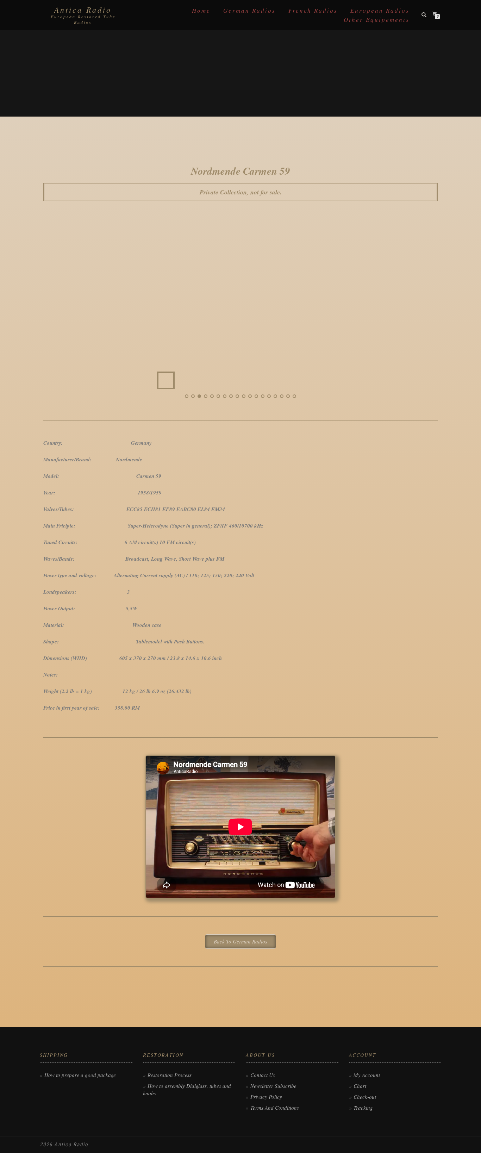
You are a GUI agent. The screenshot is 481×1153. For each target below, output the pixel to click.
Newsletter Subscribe (273, 1085)
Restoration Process (170, 1074)
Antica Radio (83, 9)
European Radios (380, 10)
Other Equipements (377, 19)
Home (201, 10)
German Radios (249, 10)
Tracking (363, 1107)
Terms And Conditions (274, 1107)
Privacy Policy (266, 1096)
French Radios (313, 10)
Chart (360, 1085)
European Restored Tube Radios (83, 19)
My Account (367, 1074)
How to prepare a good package (80, 1074)
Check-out (365, 1096)
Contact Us (262, 1074)
